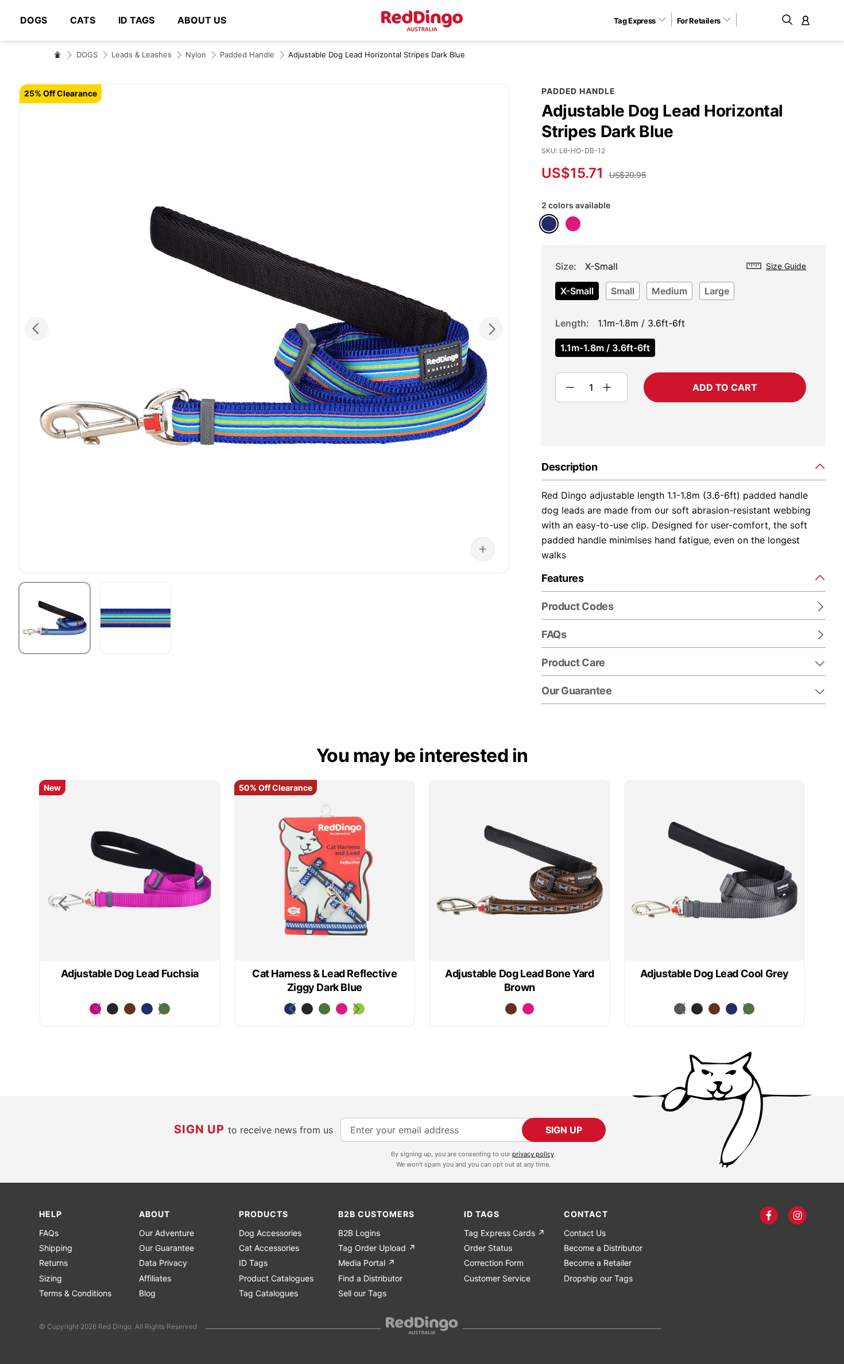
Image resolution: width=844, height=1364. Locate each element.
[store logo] (422, 20)
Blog (147, 1293)
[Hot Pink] (573, 223)
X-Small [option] (577, 291)
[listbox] (680, 294)
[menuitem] (39, 20)
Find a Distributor (370, 1278)
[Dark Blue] (549, 224)
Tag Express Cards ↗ (504, 1233)
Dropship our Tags (598, 1278)
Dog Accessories (270, 1233)
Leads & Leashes (141, 54)
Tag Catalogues (268, 1293)
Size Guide (786, 266)
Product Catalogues (276, 1278)
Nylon (195, 54)
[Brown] (129, 1009)
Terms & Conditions (75, 1293)
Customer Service (497, 1278)
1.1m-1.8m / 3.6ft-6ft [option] (605, 347)
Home (57, 54)
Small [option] (622, 291)
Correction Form (494, 1263)
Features (562, 578)
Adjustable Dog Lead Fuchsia (130, 973)
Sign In (805, 20)
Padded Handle (247, 54)
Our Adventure (166, 1233)
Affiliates (155, 1278)
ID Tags (253, 1263)
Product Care (573, 662)
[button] (644, 20)
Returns (53, 1263)
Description (569, 467)
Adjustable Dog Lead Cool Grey (714, 973)
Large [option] (716, 291)
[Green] (324, 1009)
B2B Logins (359, 1233)
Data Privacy (163, 1263)
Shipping (55, 1248)
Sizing (50, 1278)
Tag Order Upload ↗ (377, 1248)
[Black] (112, 1009)
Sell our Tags (362, 1293)
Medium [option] (669, 291)
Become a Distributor (603, 1248)
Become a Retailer (598, 1263)
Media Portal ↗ (366, 1263)
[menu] (129, 20)
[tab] (683, 466)
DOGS (87, 54)
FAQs (49, 1233)
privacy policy (533, 1154)
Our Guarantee (576, 691)
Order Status (488, 1248)
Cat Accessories (269, 1248)
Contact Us (585, 1233)
